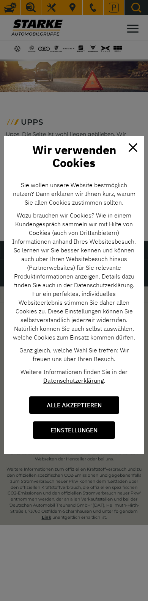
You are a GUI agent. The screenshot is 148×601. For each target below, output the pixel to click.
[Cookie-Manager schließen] (133, 147)
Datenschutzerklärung (73, 380)
